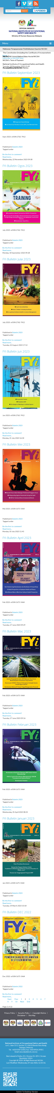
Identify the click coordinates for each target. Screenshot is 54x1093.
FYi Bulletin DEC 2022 (17, 912)
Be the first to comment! (12, 154)
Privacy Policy (9, 1013)
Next (22, 1002)
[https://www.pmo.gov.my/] (13, 1022)
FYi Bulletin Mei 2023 (16, 444)
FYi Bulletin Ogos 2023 (18, 166)
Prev (16, 999)
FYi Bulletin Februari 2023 (19, 724)
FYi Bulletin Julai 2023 (17, 259)
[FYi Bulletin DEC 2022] (21, 943)
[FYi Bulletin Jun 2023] (21, 382)
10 (16, 1002)
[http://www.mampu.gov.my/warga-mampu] (47, 1022)
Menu (5, 43)
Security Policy (24, 1013)
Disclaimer (21, 1015)
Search (24, 11)
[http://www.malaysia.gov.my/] (6, 1022)
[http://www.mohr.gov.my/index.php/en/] (27, 1022)
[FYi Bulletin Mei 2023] (21, 475)
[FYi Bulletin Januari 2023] (21, 849)
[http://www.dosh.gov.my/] (34, 1022)
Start (10, 999)
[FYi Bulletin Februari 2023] (21, 756)
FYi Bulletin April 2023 (17, 538)
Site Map (32, 1015)
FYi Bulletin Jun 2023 (16, 351)
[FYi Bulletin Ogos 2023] (21, 197)
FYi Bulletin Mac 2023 (17, 631)
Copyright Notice (39, 1013)
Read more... (7, 157)
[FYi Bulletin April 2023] (21, 569)
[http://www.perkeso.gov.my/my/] (41, 1022)
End (28, 1002)
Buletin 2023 (17, 147)
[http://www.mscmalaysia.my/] (20, 1022)
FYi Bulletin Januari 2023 (18, 818)
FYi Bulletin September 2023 (21, 73)
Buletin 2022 (17, 986)
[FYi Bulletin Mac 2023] (21, 662)
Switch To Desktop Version (27, 1092)
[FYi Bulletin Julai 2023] (21, 289)
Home (5, 55)
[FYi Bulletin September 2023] (21, 103)
